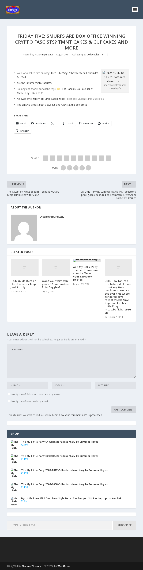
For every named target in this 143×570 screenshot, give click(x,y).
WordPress (64, 566)
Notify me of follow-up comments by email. (36, 394)
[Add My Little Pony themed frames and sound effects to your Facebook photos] (87, 260)
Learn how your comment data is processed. (77, 415)
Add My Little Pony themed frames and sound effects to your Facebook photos (86, 273)
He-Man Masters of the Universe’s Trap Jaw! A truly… (23, 284)
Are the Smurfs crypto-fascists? (34, 83)
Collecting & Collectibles (85, 54)
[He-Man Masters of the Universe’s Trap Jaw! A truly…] (25, 267)
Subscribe (125, 525)
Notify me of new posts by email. (30, 401)
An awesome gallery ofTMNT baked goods (41, 98)
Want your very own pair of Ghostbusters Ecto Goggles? (55, 284)
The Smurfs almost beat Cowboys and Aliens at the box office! (52, 104)
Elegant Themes (31, 566)
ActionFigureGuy (44, 54)
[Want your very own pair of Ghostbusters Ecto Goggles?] (56, 267)
